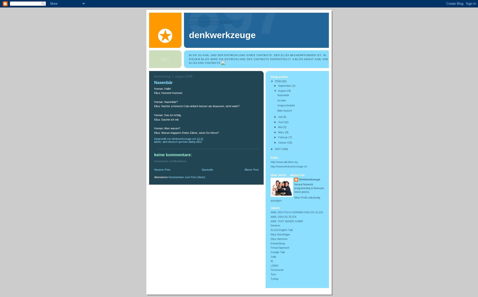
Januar (282, 142)
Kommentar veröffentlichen (170, 161)
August (282, 90)
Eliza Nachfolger (280, 234)
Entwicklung (278, 243)
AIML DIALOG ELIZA (283, 216)
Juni (281, 122)
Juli (280, 116)
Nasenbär (283, 95)
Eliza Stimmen (279, 238)
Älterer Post (251, 169)
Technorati (277, 269)
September (285, 85)
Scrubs (281, 100)
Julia (273, 256)
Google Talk (278, 252)
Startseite (207, 169)
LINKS (274, 265)
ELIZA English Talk (282, 229)
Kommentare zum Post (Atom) (187, 177)
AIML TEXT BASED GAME (287, 221)
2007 (278, 149)
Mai (280, 127)
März (281, 132)
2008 (278, 81)
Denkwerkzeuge (222, 35)
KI (272, 261)
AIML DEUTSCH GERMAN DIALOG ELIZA (182, 141)
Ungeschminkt (286, 105)
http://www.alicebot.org (284, 161)
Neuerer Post (162, 169)
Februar (283, 137)
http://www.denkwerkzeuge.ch (289, 166)
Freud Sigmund (280, 247)
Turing (274, 278)
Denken (275, 225)
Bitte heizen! (284, 110)
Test (273, 274)
